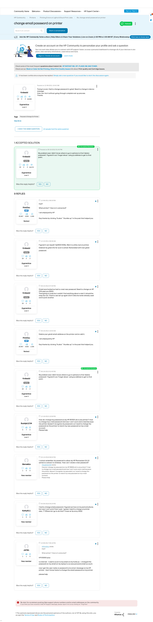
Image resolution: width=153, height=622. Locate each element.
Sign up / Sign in (131, 11)
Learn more (68, 56)
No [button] (47, 184)
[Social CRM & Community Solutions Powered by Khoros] (119, 614)
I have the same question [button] (29, 129)
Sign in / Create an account (49, 56)
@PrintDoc (45, 546)
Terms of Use (29, 615)
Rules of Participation (46, 615)
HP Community (19, 18)
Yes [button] (40, 184)
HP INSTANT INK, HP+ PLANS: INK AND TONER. (79, 66)
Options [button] (136, 23)
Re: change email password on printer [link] (91, 18)
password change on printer (29, 116)
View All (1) (17, 121)
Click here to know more (140, 37)
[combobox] (29, 30)
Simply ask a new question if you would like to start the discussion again (81, 75)
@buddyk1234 (47, 465)
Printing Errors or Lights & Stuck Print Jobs (56, 18)
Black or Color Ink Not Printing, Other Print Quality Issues (48, 69)
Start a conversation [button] (57, 31)
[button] (96, 86)
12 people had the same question (56, 129)
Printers (33, 18)
